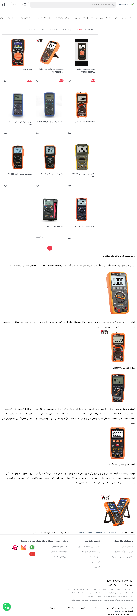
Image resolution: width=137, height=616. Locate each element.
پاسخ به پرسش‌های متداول (89, 546)
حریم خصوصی (94, 562)
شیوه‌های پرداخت (61, 556)
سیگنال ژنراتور (12, 18)
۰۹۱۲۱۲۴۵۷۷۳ (90, 533)
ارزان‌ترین (42, 29)
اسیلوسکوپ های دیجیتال (124, 18)
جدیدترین (78, 29)
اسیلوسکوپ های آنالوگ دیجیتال (60, 18)
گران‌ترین (32, 29)
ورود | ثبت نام (18, 5)
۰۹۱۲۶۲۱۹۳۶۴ (80, 533)
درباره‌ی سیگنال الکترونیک (122, 551)
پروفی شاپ (119, 611)
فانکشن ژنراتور (25, 18)
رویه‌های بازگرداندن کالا (91, 551)
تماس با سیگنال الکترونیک (122, 556)
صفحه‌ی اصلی (127, 546)
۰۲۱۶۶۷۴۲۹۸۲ (100, 533)
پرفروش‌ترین (54, 29)
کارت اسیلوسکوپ (39, 18)
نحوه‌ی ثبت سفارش (60, 546)
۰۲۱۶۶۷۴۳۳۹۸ (111, 533)
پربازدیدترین (66, 29)
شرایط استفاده (94, 556)
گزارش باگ (96, 567)
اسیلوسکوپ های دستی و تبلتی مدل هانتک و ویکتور (93, 18)
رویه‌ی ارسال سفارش (59, 551)
